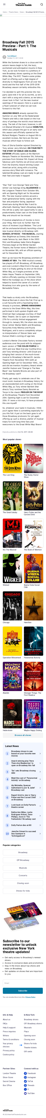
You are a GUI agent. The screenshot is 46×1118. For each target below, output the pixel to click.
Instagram (31, 1077)
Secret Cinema (9, 1081)
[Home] (24, 4)
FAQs (5, 1023)
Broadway (22, 852)
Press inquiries (9, 1031)
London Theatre (9, 1073)
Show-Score (8, 1077)
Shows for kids (23, 891)
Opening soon (30, 1035)
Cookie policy (8, 1054)
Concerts (23, 875)
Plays (26, 1031)
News (22, 12)
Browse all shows (23, 735)
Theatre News (13, 12)
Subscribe (22, 991)
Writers (6, 1035)
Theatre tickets (30, 1047)
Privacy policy (9, 1050)
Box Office (7, 1085)
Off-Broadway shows (33, 1023)
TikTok (30, 1081)
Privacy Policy (30, 997)
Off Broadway (23, 860)
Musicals (23, 868)
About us (6, 1019)
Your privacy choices (8, 1045)
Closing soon (23, 883)
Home (5, 12)
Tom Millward (11, 56)
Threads (30, 1085)
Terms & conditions (11, 1039)
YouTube (31, 1093)
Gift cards (28, 1051)
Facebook (31, 1073)
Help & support (9, 1027)
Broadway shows (31, 1019)
